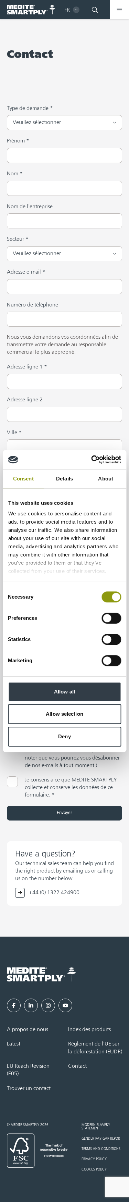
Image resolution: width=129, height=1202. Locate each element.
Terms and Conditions (101, 1149)
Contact (77, 1066)
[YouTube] (65, 1005)
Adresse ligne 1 (27, 367)
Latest (13, 1044)
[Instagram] (48, 1005)
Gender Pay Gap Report (102, 1138)
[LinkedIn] (31, 1005)
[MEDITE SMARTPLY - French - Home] (31, 10)
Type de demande (30, 108)
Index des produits (89, 1029)
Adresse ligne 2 (25, 399)
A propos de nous (27, 1029)
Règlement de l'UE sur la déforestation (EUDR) (95, 1047)
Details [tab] (64, 478)
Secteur (18, 239)
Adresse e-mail (26, 272)
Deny (64, 736)
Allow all (64, 691)
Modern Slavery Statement (96, 1126)
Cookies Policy (94, 1169)
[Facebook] (14, 1005)
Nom (15, 173)
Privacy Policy (94, 1159)
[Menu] (119, 9)
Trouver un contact (29, 1088)
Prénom (18, 140)
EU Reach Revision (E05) (28, 1070)
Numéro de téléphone (32, 305)
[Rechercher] (94, 9)
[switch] (111, 618)
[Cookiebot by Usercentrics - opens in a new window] (92, 459)
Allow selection (64, 714)
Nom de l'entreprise (30, 206)
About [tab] (105, 478)
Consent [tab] (23, 478)
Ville (14, 432)
